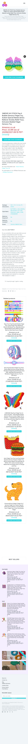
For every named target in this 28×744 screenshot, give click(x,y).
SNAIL (18, 212)
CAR (18, 209)
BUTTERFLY (14, 209)
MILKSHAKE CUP (15, 210)
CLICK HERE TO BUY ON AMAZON (14, 77)
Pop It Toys (9, 16)
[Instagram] (9, 711)
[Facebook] (5, 711)
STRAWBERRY (14, 214)
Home (5, 16)
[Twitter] (7, 711)
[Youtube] (2, 711)
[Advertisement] (14, 36)
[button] (9, 291)
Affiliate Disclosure (8, 172)
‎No (11, 217)
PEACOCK (13, 212)
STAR (21, 212)
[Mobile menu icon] (24, 3)
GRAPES (22, 209)
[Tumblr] (12, 711)
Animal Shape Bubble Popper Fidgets (14, 288)
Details (5, 134)
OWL (21, 210)
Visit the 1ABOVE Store (16, 224)
